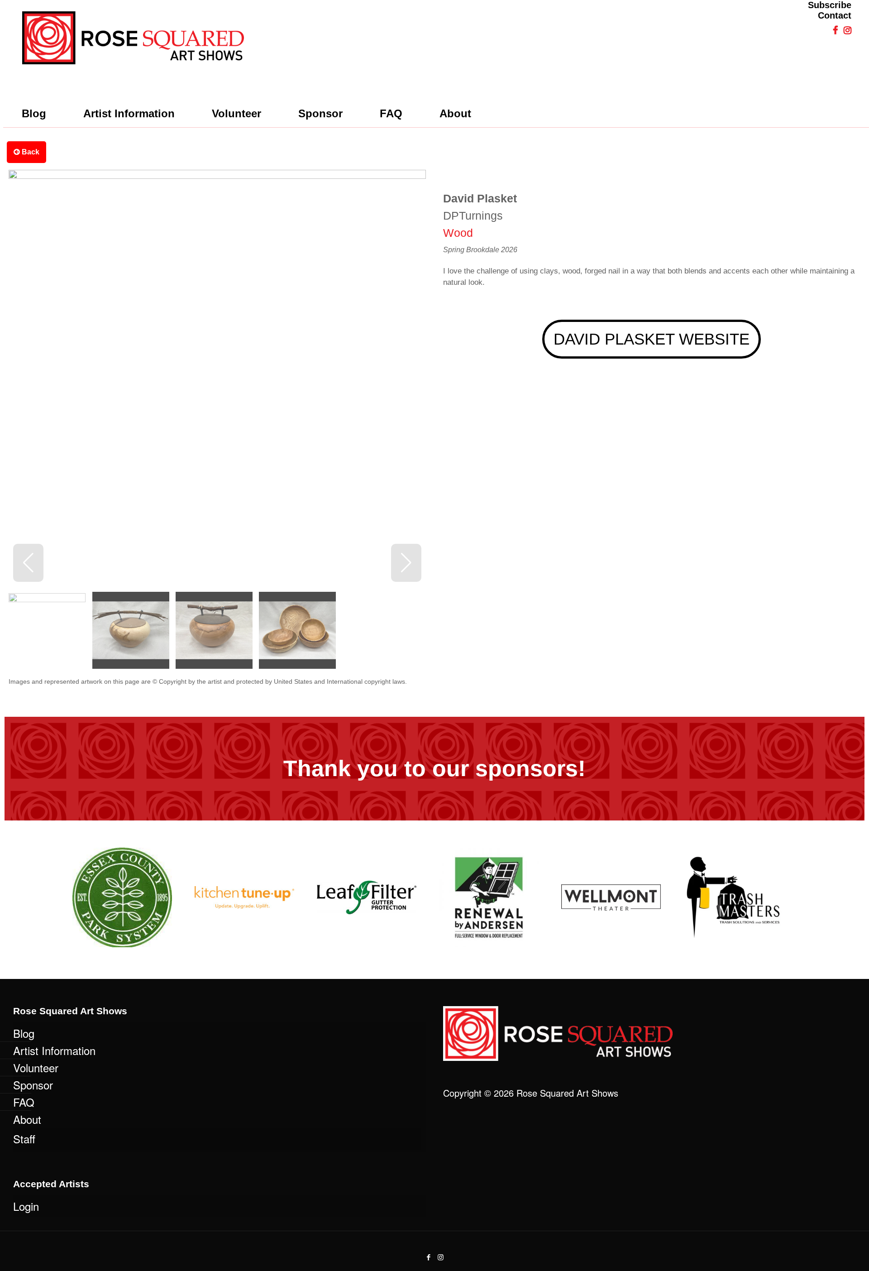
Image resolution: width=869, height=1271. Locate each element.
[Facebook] (428, 1256)
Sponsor (33, 1085)
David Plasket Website (652, 339)
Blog (23, 1033)
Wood (458, 232)
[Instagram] (440, 1256)
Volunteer (35, 1067)
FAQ (23, 1102)
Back (29, 152)
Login (26, 1206)
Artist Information (54, 1050)
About (27, 1119)
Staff (24, 1138)
